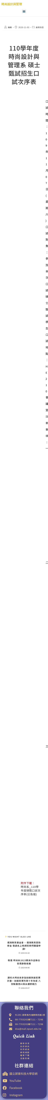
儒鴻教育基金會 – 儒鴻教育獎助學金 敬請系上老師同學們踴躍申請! (24, 945)
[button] (24, 11)
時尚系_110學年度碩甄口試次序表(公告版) (30, 890)
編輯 (10, 27)
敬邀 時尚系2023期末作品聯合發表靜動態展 (24, 962)
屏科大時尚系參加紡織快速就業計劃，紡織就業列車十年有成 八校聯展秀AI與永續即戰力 (24, 981)
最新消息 (40, 27)
